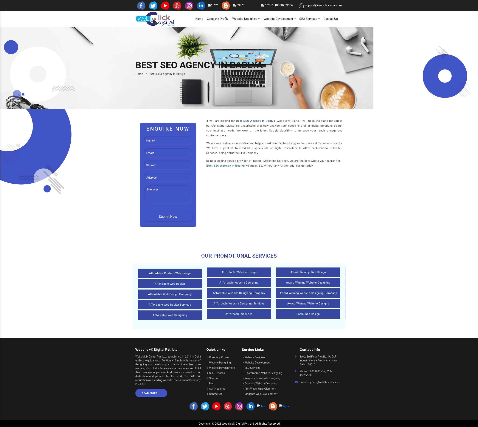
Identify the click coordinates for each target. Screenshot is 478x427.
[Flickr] (213, 5)
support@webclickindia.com (323, 5)
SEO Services (308, 19)
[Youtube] (165, 5)
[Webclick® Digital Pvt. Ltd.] (155, 19)
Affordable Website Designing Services (239, 303)
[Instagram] (188, 5)
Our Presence (217, 388)
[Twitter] (153, 5)
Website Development (279, 19)
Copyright (204, 423)
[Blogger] (225, 5)
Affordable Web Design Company (170, 294)
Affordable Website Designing (238, 282)
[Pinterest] (176, 5)
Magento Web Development (261, 393)
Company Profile (218, 19)
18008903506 (316, 371)
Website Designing (245, 19)
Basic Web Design (308, 314)
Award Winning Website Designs (308, 303)
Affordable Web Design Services (170, 304)
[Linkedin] (200, 5)
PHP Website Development (260, 388)
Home (199, 19)
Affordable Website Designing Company (239, 293)
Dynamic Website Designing (261, 383)
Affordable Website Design (239, 272)
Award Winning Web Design (308, 272)
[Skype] (238, 5)
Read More (150, 393)
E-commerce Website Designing (263, 373)
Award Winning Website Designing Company (308, 293)
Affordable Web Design (170, 283)
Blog (211, 383)
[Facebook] (141, 5)
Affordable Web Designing (170, 315)
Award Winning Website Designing (308, 282)
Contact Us (331, 19)
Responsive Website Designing (262, 378)
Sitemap (214, 378)
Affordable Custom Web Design (170, 273)
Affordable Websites (239, 314)
